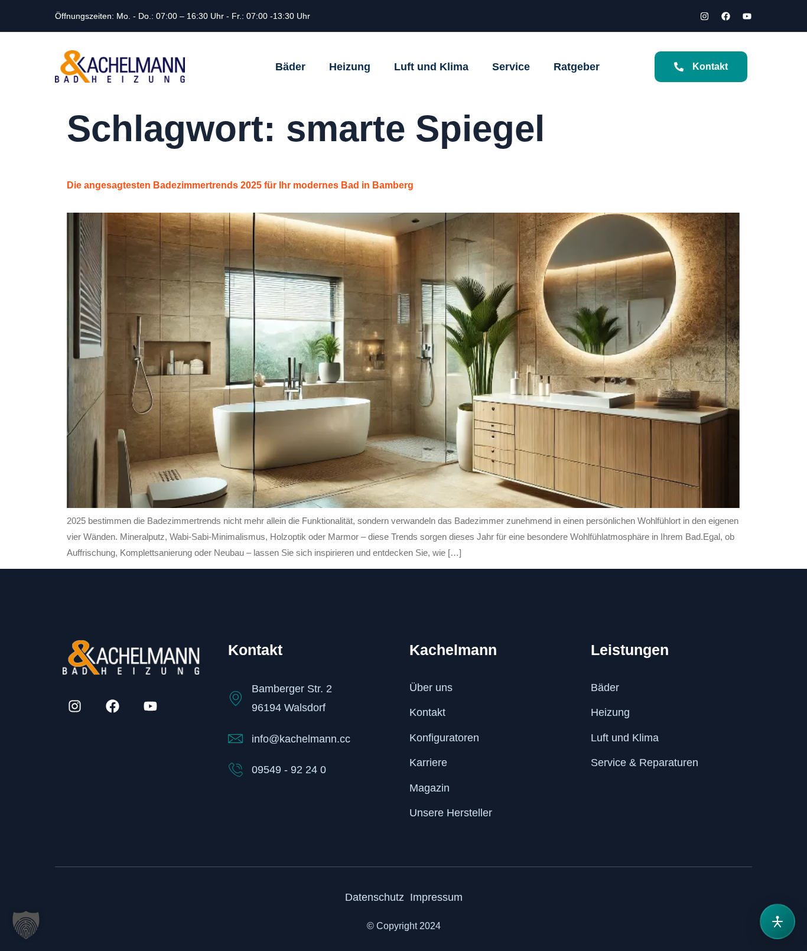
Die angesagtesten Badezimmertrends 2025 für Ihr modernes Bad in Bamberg (240, 185)
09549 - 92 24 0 (289, 770)
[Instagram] (704, 16)
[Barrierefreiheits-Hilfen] (777, 921)
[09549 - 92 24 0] (235, 770)
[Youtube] (746, 16)
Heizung (349, 67)
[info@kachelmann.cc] (235, 738)
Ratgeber (577, 67)
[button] (26, 925)
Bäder (290, 67)
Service (511, 67)
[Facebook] (725, 16)
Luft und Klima (431, 67)
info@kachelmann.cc (301, 739)
